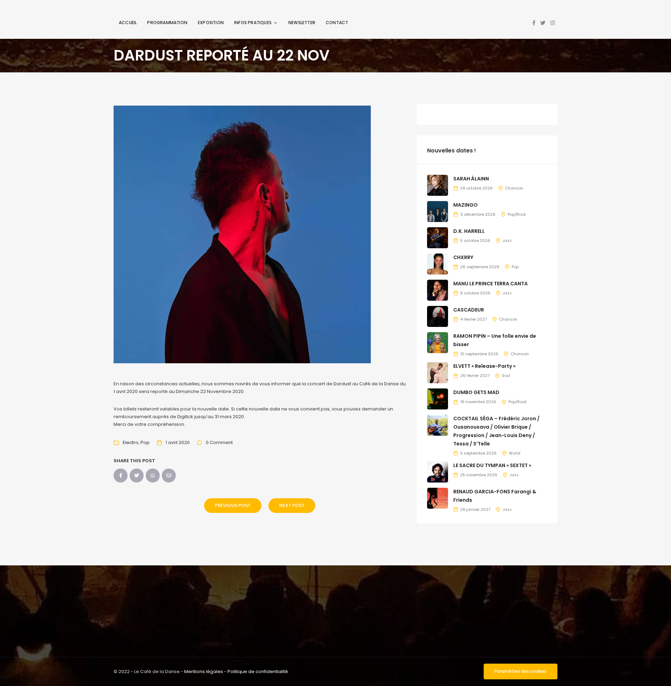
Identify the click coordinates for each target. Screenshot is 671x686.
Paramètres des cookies (521, 671)
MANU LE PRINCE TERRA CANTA (490, 283)
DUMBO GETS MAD (476, 392)
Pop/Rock (517, 214)
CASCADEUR (468, 309)
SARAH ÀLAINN (471, 178)
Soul (506, 375)
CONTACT (337, 23)
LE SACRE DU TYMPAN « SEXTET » (492, 465)
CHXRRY (463, 257)
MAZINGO (465, 204)
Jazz (507, 240)
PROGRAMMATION (167, 23)
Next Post (291, 505)
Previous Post (233, 505)
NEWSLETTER (301, 23)
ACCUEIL (128, 23)
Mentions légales (203, 671)
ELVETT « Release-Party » (484, 366)
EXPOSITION (211, 23)
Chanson (514, 188)
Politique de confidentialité (258, 671)
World (514, 453)
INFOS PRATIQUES (253, 23)
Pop (145, 442)
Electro (130, 442)
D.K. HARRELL (469, 231)
